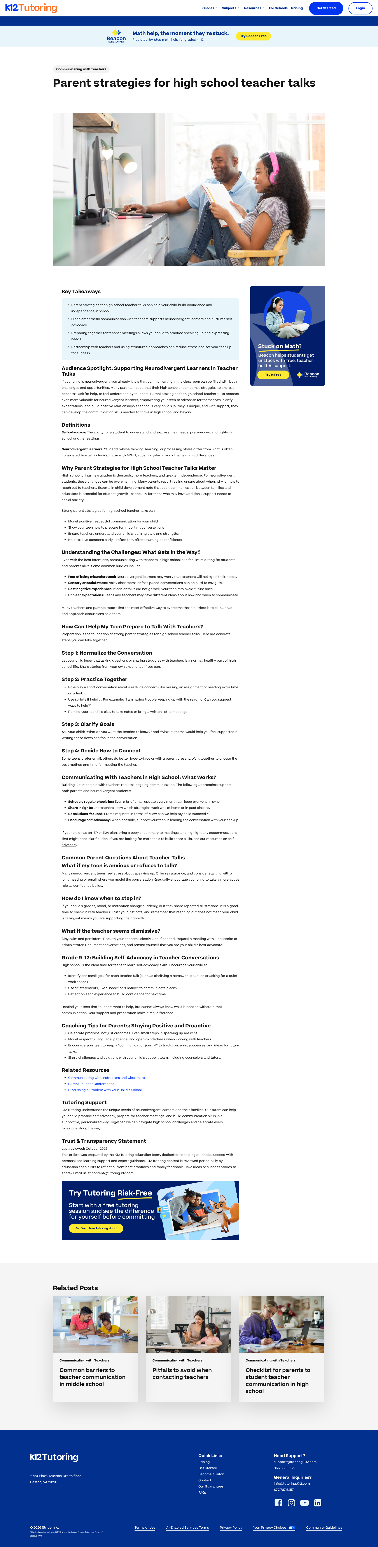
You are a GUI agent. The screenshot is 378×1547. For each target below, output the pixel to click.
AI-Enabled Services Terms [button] (187, 1527)
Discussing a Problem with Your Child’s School (105, 1090)
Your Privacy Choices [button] (270, 1527)
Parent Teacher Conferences (91, 1084)
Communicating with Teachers (81, 69)
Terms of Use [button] (145, 1527)
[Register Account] (151, 1210)
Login (360, 8)
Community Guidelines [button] (324, 1527)
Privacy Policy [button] (231, 1527)
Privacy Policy (84, 1532)
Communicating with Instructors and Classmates (107, 1078)
